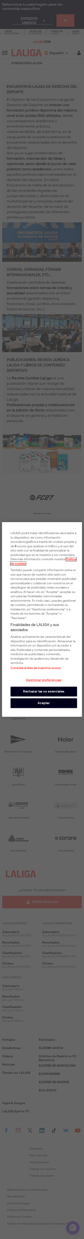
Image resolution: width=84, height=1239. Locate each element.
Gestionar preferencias (43, 680)
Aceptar (44, 703)
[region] (42, 619)
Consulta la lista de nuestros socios (36, 668)
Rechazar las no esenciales (44, 691)
